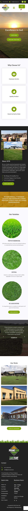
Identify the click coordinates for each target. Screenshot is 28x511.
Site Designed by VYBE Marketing (14, 507)
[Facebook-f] (14, 500)
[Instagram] (25, 2)
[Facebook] (23, 2)
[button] (13, 7)
